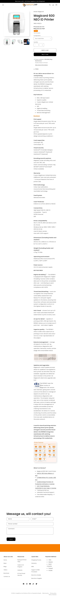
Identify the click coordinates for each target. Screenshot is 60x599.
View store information (41, 65)
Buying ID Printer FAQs (22, 560)
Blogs (5, 566)
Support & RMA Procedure (35, 570)
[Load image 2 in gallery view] (13, 42)
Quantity (36, 42)
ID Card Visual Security (21, 574)
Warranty (34, 563)
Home (5, 560)
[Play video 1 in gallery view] (27, 42)
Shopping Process (36, 560)
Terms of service (52, 594)
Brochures (6, 573)
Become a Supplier (36, 578)
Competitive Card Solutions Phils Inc (23, 593)
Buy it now (45, 54)
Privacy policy (53, 593)
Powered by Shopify (36, 593)
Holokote (20, 570)
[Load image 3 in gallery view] (20, 42)
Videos (5, 570)
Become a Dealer (36, 575)
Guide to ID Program (21, 566)
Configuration (37, 35)
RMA (32, 566)
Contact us (7, 576)
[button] (3, 5)
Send (11, 539)
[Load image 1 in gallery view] (7, 42)
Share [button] (36, 69)
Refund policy (45, 593)
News (5, 563)
